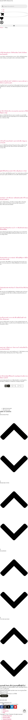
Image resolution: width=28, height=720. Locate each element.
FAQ (4, 712)
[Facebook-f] (1, 707)
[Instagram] (5, 707)
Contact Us (5, 711)
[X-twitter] (8, 707)
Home (1, 27)
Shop (4, 709)
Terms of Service (7, 719)
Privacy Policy (6, 717)
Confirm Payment (7, 715)
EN (3, 11)
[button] (14, 26)
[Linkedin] (12, 707)
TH (3, 9)
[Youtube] (15, 707)
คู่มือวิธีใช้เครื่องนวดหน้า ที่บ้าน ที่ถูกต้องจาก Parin (13, 171)
